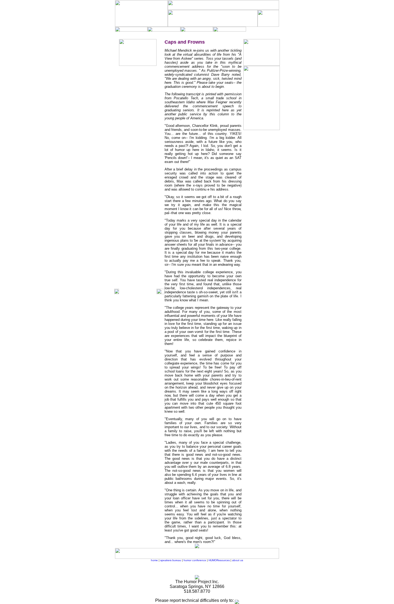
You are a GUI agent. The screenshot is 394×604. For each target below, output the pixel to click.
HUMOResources (219, 560)
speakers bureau (170, 560)
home (154, 560)
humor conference (195, 560)
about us (237, 560)
